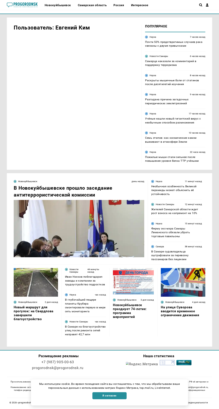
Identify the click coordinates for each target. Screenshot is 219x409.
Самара (160, 246)
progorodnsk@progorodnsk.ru (57, 368)
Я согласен (109, 395)
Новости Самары (159, 56)
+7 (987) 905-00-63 (57, 362)
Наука (153, 37)
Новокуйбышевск (27, 181)
